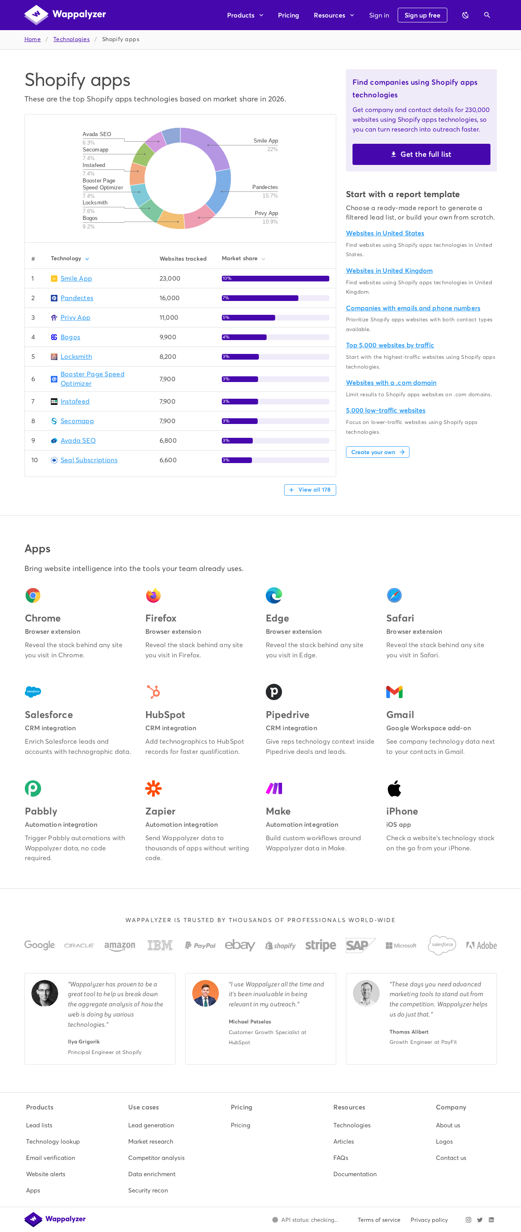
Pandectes (77, 298)
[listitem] (56, 1125)
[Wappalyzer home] (65, 15)
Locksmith (76, 356)
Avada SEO (78, 440)
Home (32, 39)
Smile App (76, 278)
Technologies (71, 39)
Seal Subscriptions (89, 460)
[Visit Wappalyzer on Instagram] (468, 1219)
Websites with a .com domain (391, 383)
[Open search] (487, 15)
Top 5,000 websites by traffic (390, 345)
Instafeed (75, 401)
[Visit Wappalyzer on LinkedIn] (491, 1219)
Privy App (76, 317)
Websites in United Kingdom (389, 271)
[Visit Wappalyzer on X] (480, 1219)
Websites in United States (385, 233)
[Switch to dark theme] (465, 15)
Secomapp (77, 421)
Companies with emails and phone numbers (413, 308)
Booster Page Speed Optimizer (93, 378)
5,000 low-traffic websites (386, 410)
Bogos (70, 337)
